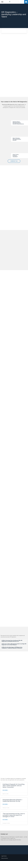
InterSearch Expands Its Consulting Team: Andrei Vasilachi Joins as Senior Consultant (13, 785)
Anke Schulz (16, 154)
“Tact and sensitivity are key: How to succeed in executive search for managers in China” (14, 815)
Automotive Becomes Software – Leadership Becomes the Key (13, 800)
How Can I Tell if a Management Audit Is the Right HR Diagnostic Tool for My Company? (14, 644)
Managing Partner (17, 122)
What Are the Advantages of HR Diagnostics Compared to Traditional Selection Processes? (12, 648)
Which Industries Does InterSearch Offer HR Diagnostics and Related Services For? (12, 641)
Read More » (5, 790)
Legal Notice (4, 856)
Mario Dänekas (16, 138)
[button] (14, 641)
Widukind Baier (16, 121)
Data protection (4, 858)
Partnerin (15, 155)
